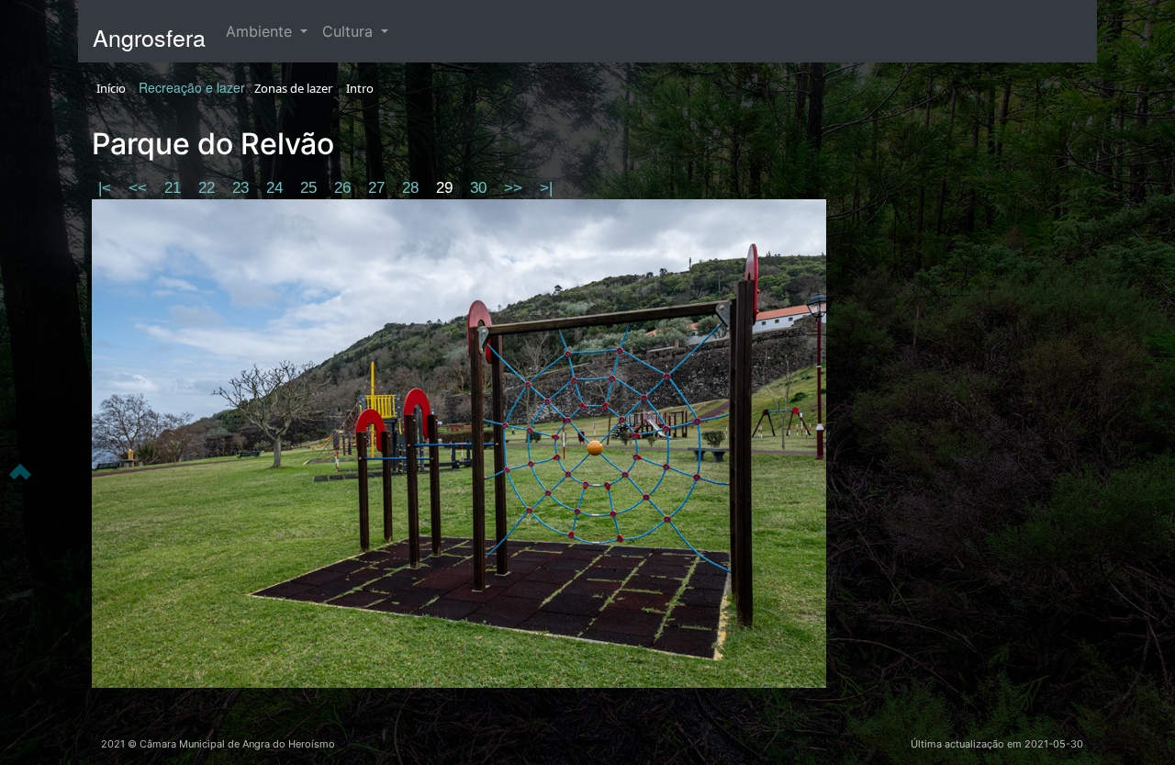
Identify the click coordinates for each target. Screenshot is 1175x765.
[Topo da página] (20, 470)
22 (208, 188)
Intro (360, 88)
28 (412, 188)
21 (174, 188)
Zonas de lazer (293, 88)
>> (515, 188)
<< (140, 188)
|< (107, 188)
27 (378, 188)
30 (480, 188)
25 (310, 188)
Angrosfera (149, 36)
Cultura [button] (349, 31)
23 (242, 188)
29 (446, 188)
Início (111, 88)
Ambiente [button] (261, 31)
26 (344, 188)
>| (546, 188)
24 (276, 188)
